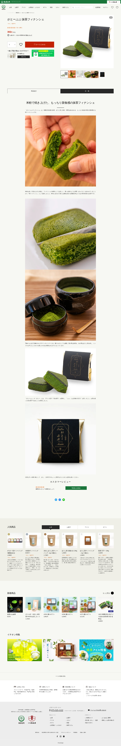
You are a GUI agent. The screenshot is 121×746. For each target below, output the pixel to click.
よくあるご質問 (106, 717)
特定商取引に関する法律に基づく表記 (50, 732)
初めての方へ (89, 722)
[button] (11, 27)
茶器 (68, 722)
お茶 (51, 717)
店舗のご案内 (83, 732)
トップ (8, 12)
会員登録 (97, 7)
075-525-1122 (57, 710)
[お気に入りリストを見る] (112, 7)
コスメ (68, 720)
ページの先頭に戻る (60, 676)
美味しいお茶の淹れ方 (108, 720)
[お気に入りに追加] (21, 44)
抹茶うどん (70, 725)
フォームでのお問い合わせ (94, 695)
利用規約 (75, 732)
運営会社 (37, 732)
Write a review (76, 488)
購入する (24, 56)
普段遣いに (18, 12)
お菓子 (68, 717)
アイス (52, 720)
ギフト (13, 12)
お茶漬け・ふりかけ (55, 725)
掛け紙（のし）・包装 (91, 720)
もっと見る (106, 593)
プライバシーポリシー (66, 732)
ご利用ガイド (89, 717)
